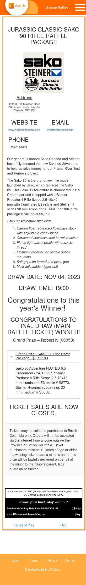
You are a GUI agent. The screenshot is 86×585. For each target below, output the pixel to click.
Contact (70, 560)
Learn (16, 560)
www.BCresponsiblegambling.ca (26, 514)
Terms (34, 560)
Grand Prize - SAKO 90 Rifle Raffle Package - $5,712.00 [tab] (43, 356)
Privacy (52, 560)
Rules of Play (24, 525)
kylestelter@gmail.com (60, 129)
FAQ (63, 525)
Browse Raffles (57, 7)
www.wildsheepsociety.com (24, 129)
